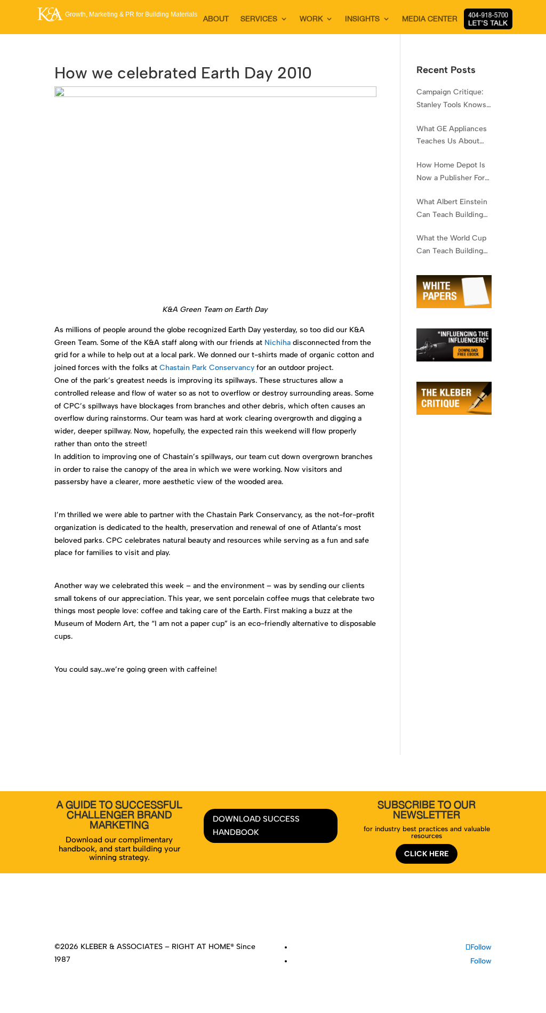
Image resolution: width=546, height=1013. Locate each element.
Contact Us (355, 911)
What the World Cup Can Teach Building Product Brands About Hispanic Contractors (451, 246)
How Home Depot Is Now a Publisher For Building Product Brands (450, 172)
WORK (311, 19)
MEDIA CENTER (429, 19)
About (172, 911)
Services (204, 911)
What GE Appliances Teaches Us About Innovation (451, 136)
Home (145, 911)
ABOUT (216, 19)
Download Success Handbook (256, 826)
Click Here (426, 853)
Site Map (397, 911)
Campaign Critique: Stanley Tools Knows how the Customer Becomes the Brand (451, 99)
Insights (263, 911)
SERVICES (258, 19)
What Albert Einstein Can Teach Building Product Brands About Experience (451, 209)
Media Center (306, 911)
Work (234, 911)
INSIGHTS (362, 19)
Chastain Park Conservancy (206, 367)
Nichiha (277, 342)
